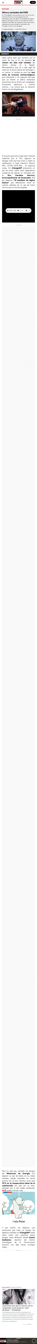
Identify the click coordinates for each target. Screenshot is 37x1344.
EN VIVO (33, 2)
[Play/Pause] (34, 1341)
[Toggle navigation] (3, 2)
